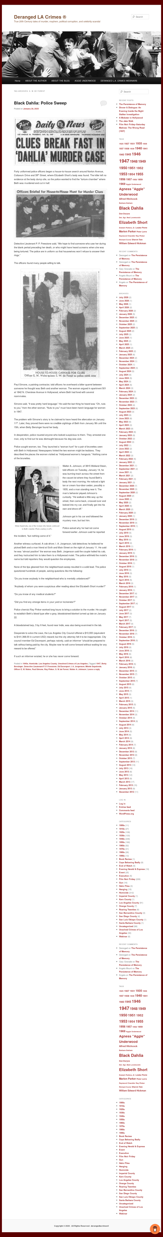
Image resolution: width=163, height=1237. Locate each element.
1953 (123, 173)
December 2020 (126, 485)
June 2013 (124, 771)
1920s (122, 832)
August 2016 (125, 643)
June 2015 (124, 690)
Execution (124, 875)
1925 (121, 143)
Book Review (125, 859)
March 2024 (124, 388)
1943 (121, 154)
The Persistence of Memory (132, 104)
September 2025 (127, 327)
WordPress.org (126, 813)
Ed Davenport (64, 666)
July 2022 (123, 445)
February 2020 (126, 512)
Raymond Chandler (127, 236)
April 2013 (124, 778)
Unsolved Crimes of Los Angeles (73, 663)
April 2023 (124, 425)
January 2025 (125, 354)
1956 (122, 179)
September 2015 (127, 680)
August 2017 (125, 606)
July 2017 (123, 610)
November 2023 (126, 401)
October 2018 (125, 563)
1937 (121, 148)
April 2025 (124, 344)
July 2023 (123, 414)
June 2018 (124, 573)
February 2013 (126, 785)
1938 (126, 148)
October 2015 (125, 677)
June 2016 (124, 650)
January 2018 (125, 590)
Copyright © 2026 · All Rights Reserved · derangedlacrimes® (81, 1225)
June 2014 (124, 731)
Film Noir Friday (127, 879)
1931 (132, 143)
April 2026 (124, 307)
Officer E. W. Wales (22, 669)
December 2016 (126, 630)
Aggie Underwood (133, 184)
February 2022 (126, 458)
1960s (122, 845)
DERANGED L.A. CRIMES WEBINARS (119, 80)
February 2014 (126, 744)
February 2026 (126, 310)
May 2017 (123, 616)
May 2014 (123, 734)
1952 (139, 168)
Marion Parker (127, 231)
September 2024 (127, 367)
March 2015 (124, 701)
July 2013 (123, 768)
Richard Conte (125, 239)
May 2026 (123, 303)
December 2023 (126, 398)
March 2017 (124, 623)
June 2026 (124, 300)
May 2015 (123, 694)
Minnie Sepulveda (93, 666)
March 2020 (124, 509)
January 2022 (125, 462)
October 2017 (125, 600)
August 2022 (125, 441)
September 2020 (127, 492)
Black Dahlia (131, 208)
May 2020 (123, 502)
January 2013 (125, 788)
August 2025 (125, 330)
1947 (98, 663)
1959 (140, 179)
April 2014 (124, 737)
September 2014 (127, 721)
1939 (132, 148)
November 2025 (126, 320)
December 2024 (126, 357)
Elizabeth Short (133, 222)
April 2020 (124, 505)
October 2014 (125, 717)
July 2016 (123, 647)
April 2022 (124, 451)
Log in (122, 803)
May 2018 (123, 576)
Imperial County (127, 895)
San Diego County (128, 916)
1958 (134, 179)
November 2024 (126, 361)
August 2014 (125, 724)
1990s (122, 855)
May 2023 (123, 421)
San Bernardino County (130, 912)
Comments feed (127, 810)
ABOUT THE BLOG (60, 80)
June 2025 (124, 337)
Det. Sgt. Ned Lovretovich (130, 217)
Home (17, 80)
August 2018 (125, 566)
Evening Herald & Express (132, 869)
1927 (126, 143)
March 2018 (124, 583)
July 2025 (123, 334)
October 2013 (125, 758)
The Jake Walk (126, 120)
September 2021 (127, 468)
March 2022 (124, 455)
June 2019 (124, 536)
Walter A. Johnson (78, 669)
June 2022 (124, 448)
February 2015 (126, 704)
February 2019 (126, 549)
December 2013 (126, 751)
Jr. (134, 227)
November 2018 (126, 559)
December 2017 (126, 593)
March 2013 (124, 781)
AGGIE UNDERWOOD (85, 80)
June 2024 (124, 378)
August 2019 (125, 529)
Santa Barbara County (130, 922)
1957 (129, 179)
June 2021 (124, 472)
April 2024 (124, 384)
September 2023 (127, 408)
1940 (138, 148)
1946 (136, 154)
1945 (128, 154)
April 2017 (124, 620)
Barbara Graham (125, 203)
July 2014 (123, 727)
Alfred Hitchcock (128, 198)
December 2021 (126, 465)
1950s (122, 842)
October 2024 (125, 364)
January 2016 (125, 667)
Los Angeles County (48, 663)
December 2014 (126, 711)
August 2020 (125, 495)
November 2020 (126, 489)
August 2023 (125, 411)
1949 (142, 161)
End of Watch (125, 865)
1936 (145, 143)
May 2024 (123, 381)
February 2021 (126, 478)
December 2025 (126, 317)
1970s (122, 848)
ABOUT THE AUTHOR (35, 80)
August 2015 (125, 684)
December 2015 (126, 670)
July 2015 (123, 687)
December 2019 (126, 519)
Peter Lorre (142, 231)
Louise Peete (141, 227)
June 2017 (124, 613)
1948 (134, 161)
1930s (122, 835)
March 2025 (124, 347)
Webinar (123, 936)
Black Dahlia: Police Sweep (40, 103)
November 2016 (126, 633)
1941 (145, 148)
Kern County (125, 899)
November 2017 (126, 596)
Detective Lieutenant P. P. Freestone (40, 666)
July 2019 (123, 532)
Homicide (33, 663)
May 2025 (123, 340)
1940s (25, 663)
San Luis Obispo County (131, 919)
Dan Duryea (124, 213)
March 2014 (124, 741)
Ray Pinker (49, 669)
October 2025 (125, 324)
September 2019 (127, 525)
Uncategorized (126, 926)
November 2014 (126, 714)
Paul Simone (37, 669)
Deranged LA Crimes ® (40, 16)
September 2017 (127, 603)
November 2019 (126, 522)
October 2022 (125, 438)
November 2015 (126, 674)
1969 (122, 184)
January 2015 (125, 707)
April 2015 (124, 697)
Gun (121, 882)
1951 (132, 167)
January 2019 (125, 552)
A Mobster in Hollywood (131, 117)
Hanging (123, 889)
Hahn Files (124, 885)
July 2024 (123, 374)
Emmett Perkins (125, 227)
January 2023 (125, 435)
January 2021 (125, 482)
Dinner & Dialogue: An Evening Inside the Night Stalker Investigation (131, 111)
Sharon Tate (137, 239)
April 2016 (124, 657)
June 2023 (124, 418)
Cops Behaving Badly (129, 862)
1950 (123, 167)
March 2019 (124, 546)
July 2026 (123, 297)
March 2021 (124, 475)
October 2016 (125, 636)
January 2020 (125, 515)
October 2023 (125, 404)
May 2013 (123, 774)
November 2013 (126, 754)
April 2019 (124, 542)
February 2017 (126, 626)
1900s (122, 825)
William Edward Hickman (132, 243)
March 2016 (124, 660)
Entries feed (125, 806)
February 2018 (126, 586)
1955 (139, 173)
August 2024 (125, 371)
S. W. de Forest (62, 669)
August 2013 (125, 764)
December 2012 (126, 791)
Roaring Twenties (127, 909)
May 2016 (123, 653)
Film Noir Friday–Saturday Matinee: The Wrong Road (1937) (132, 128)
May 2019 (123, 539)
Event (122, 872)
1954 (131, 174)
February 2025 (126, 351)
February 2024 (126, 391)
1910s (122, 828)
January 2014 (125, 747)
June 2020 (124, 499)
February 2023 (126, 431)
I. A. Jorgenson (78, 666)
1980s (122, 852)
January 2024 (125, 394)
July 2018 (123, 569)
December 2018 (126, 556)
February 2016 (126, 663)
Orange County (126, 905)
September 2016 (127, 640)
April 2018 (124, 579)
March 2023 (124, 428)
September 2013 (127, 761)
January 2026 (125, 314)
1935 (139, 143)
